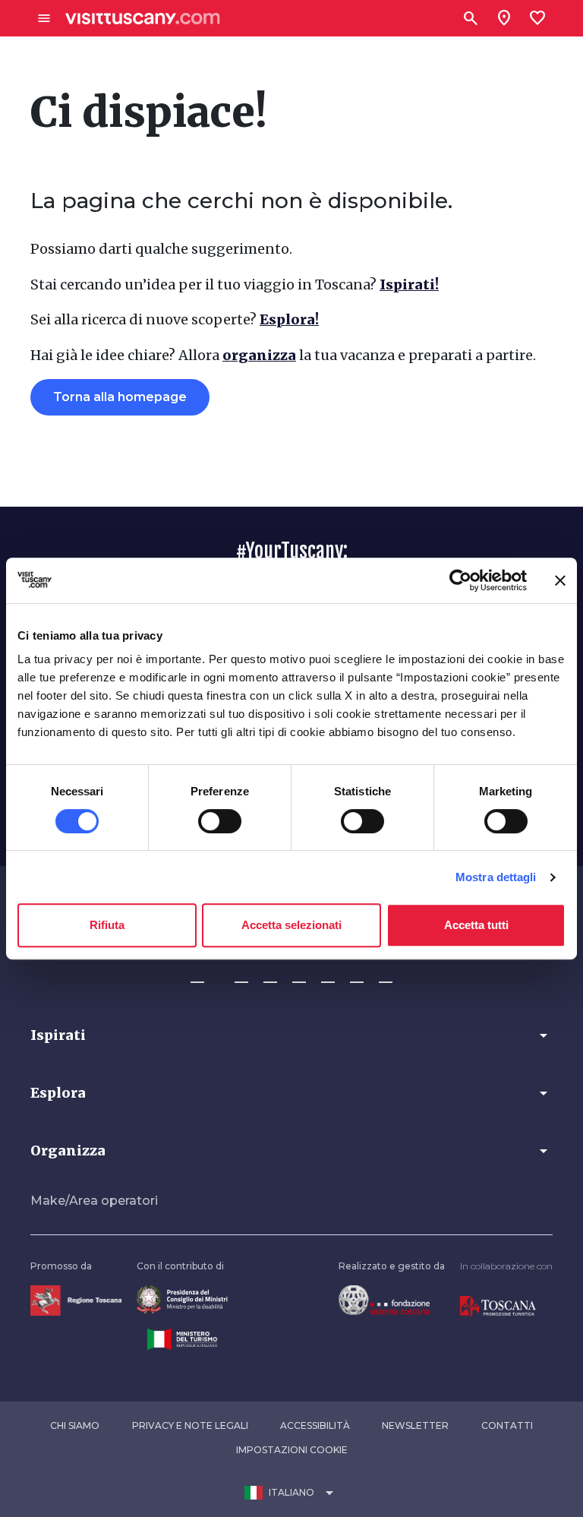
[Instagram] (241, 975)
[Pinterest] (299, 975)
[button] (291, 1035)
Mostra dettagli (496, 877)
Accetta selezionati (291, 924)
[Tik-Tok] (270, 975)
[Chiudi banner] (560, 580)
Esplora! (289, 319)
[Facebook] (197, 975)
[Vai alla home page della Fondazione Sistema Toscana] (384, 1299)
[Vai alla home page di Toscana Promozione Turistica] (498, 1305)
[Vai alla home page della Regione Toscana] (75, 1299)
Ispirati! (409, 284)
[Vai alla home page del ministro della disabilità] (182, 1299)
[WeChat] (357, 975)
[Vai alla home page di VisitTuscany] (142, 18)
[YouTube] (328, 975)
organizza (259, 355)
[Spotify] (385, 975)
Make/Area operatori (94, 1200)
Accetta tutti (476, 924)
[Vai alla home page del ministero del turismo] (182, 1338)
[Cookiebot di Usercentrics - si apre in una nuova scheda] (460, 580)
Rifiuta (107, 924)
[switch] (219, 821)
